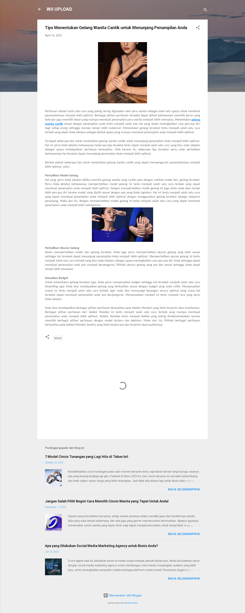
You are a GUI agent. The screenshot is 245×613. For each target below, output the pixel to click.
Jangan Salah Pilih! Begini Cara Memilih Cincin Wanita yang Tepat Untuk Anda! (107, 501)
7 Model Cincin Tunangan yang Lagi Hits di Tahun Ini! (86, 457)
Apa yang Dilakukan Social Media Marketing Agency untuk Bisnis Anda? (101, 546)
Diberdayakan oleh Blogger (125, 595)
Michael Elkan (131, 603)
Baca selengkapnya (184, 489)
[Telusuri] (205, 10)
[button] (197, 28)
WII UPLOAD (59, 9)
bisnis (58, 338)
